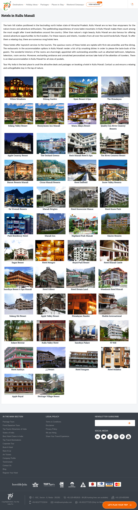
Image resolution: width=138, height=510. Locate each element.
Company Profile (9, 458)
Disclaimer (50, 425)
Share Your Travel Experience (57, 436)
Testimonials (8, 462)
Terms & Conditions (53, 422)
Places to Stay (58, 5)
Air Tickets (7, 455)
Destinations (18, 5)
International (94, 4)
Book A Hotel (8, 447)
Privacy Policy (51, 429)
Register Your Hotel (10, 473)
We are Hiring (51, 433)
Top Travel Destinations (12, 440)
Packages (44, 5)
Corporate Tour (8, 444)
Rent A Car (7, 451)
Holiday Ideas (32, 5)
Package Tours (8, 422)
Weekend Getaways (75, 5)
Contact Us (7, 465)
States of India (8, 433)
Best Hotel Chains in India (13, 436)
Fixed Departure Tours (11, 425)
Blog (4, 469)
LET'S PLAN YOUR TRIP (118, 505)
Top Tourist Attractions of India (15, 429)
